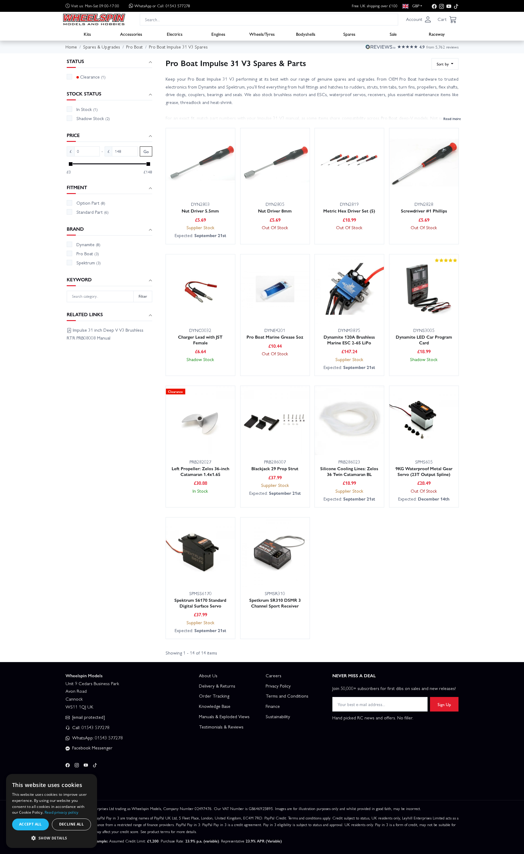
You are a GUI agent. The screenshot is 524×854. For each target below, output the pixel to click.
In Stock (87, 109)
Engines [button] (218, 33)
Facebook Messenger (92, 747)
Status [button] (75, 61)
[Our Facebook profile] (434, 5)
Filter (143, 296)
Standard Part (92, 212)
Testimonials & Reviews (221, 726)
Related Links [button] (85, 314)
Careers (273, 675)
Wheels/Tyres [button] (262, 33)
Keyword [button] (79, 279)
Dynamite (88, 244)
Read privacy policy (62, 812)
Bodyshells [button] (305, 33)
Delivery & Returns (217, 685)
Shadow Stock (93, 118)
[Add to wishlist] (218, 184)
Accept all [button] (30, 824)
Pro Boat (87, 253)
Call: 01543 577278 (90, 727)
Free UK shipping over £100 (375, 5)
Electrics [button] (175, 33)
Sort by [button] (443, 64)
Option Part (90, 202)
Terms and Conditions (287, 695)
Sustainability (278, 716)
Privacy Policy (278, 685)
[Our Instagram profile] (441, 5)
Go (146, 151)
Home (71, 46)
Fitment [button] (77, 187)
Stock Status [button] (84, 94)
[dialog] (51, 811)
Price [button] (73, 135)
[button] (419, 19)
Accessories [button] (131, 33)
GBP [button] (415, 5)
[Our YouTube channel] (448, 5)
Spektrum (88, 262)
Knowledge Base (214, 706)
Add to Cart (190, 183)
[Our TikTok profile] (456, 5)
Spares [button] (349, 33)
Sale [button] (393, 33)
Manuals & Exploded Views (224, 716)
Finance (273, 706)
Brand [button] (75, 229)
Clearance (93, 76)
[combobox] (269, 19)
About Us (208, 675)
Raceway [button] (437, 33)
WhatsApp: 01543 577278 (97, 737)
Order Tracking (214, 695)
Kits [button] (87, 33)
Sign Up (444, 704)
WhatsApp (162, 5)
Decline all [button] (71, 824)
